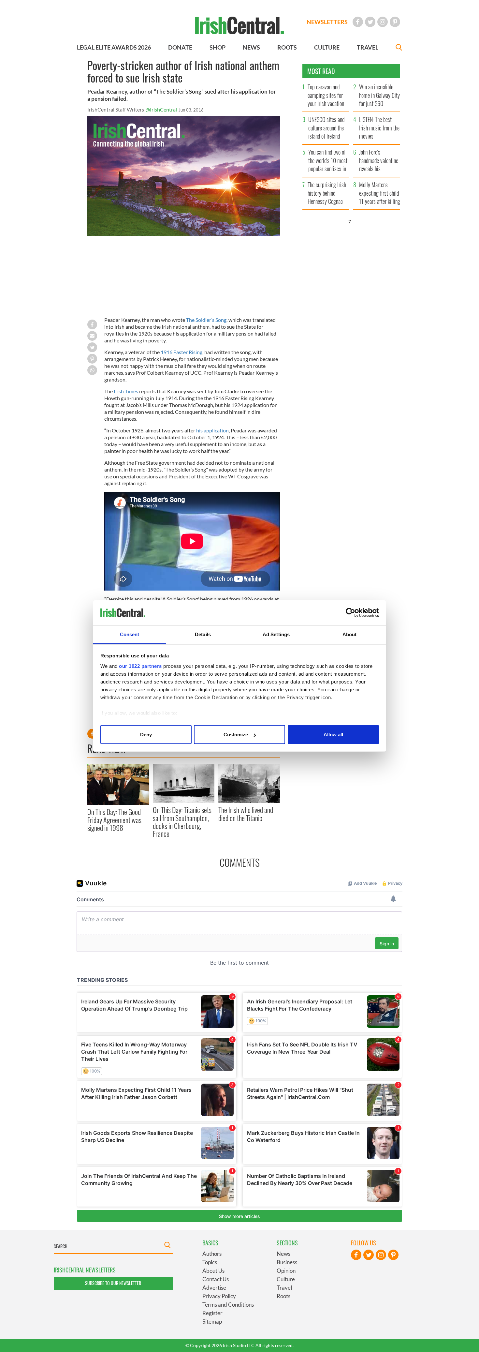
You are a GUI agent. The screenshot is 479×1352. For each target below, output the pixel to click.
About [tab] (349, 634)
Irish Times (126, 391)
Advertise (214, 1287)
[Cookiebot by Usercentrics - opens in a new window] (350, 613)
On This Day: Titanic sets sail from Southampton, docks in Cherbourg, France (182, 821)
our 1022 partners (140, 665)
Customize (236, 734)
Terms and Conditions (228, 1304)
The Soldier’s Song (206, 320)
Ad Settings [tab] (276, 634)
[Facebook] (358, 22)
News (283, 1253)
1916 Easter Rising (181, 352)
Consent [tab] (129, 634)
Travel (284, 1287)
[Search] (399, 48)
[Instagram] (382, 22)
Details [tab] (203, 634)
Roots (283, 1296)
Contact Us (215, 1279)
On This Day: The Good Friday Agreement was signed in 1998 (114, 820)
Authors (212, 1253)
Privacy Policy (219, 1296)
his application (212, 430)
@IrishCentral (161, 109)
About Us (213, 1270)
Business (287, 1262)
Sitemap (212, 1321)
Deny (146, 734)
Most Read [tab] (321, 71)
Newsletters (327, 21)
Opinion (286, 1270)
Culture (286, 1279)
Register (212, 1313)
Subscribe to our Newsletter (113, 1283)
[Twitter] (370, 22)
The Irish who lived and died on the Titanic (245, 813)
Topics (209, 1262)
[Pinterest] (395, 22)
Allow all (333, 734)
